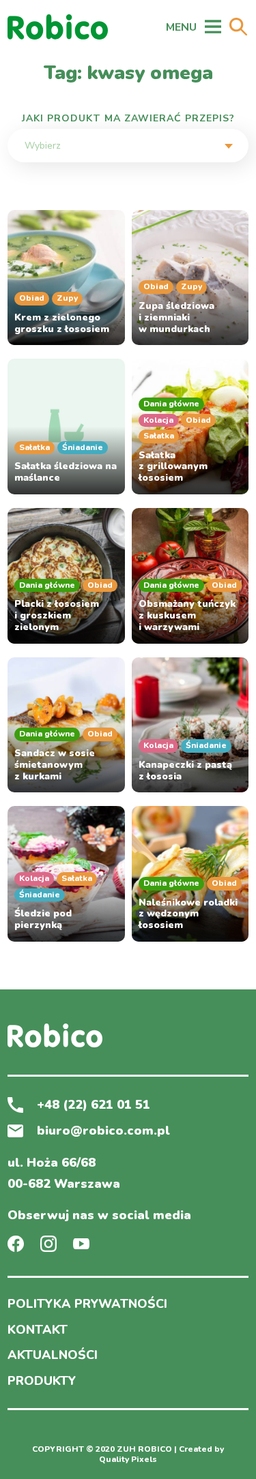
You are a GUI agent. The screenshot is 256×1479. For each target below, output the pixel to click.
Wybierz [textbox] (43, 145)
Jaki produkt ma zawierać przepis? (128, 118)
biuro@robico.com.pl (103, 1131)
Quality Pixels (128, 1459)
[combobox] (128, 145)
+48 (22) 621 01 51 (93, 1105)
